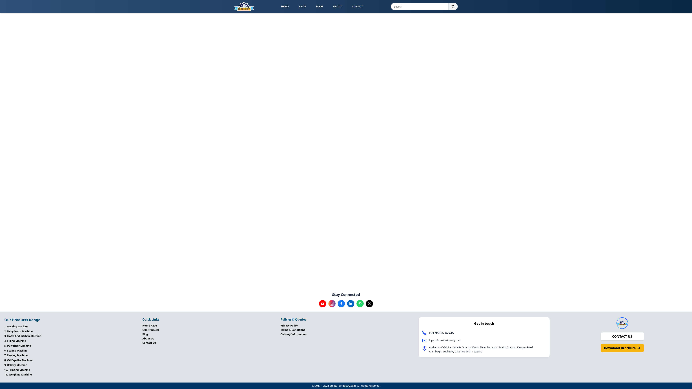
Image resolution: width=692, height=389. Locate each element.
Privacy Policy (289, 325)
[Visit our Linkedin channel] (350, 303)
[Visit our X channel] (369, 303)
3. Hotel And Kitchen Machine (22, 336)
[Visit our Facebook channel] (341, 303)
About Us (148, 338)
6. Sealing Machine (15, 350)
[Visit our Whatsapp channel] (360, 303)
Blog (145, 334)
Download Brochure (620, 348)
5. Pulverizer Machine (17, 345)
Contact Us (149, 343)
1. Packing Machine (16, 326)
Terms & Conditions (293, 330)
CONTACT (358, 6)
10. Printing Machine (17, 370)
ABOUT (337, 6)
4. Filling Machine (15, 341)
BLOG (319, 6)
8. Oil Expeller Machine (18, 360)
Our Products (150, 330)
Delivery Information (294, 334)
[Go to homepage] (244, 6)
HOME (285, 6)
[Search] (453, 6)
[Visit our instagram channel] (332, 303)
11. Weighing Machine (18, 374)
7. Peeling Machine (16, 355)
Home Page (149, 325)
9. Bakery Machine (15, 365)
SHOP (302, 6)
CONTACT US (622, 336)
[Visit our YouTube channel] (322, 303)
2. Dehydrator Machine (18, 331)
